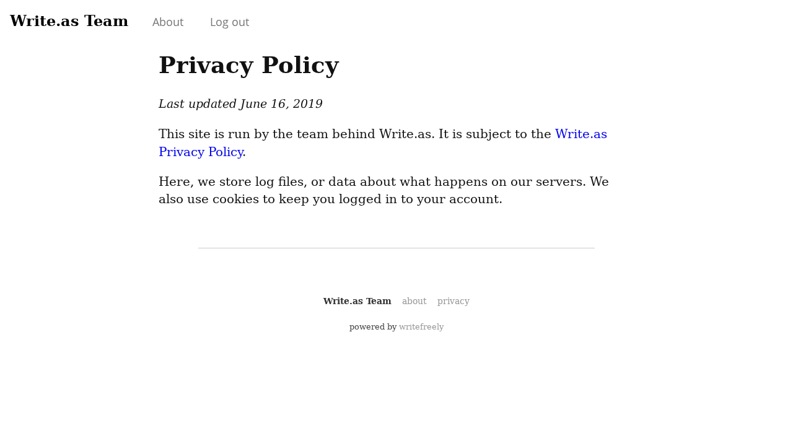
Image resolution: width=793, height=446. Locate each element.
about (414, 301)
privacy (453, 301)
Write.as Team (69, 21)
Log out (229, 21)
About (167, 21)
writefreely (421, 326)
